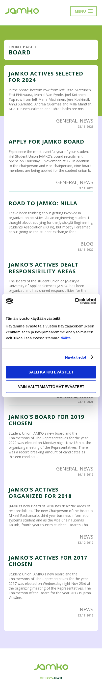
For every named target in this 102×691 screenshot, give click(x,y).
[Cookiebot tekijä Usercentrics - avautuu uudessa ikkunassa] (74, 301)
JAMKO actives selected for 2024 (46, 76)
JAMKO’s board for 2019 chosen (46, 420)
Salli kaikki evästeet (51, 372)
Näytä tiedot (75, 357)
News (86, 120)
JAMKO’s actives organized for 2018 (40, 492)
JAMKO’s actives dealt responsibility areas (43, 267)
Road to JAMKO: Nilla (43, 203)
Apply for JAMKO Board (46, 141)
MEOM (58, 677)
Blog (86, 243)
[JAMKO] (22, 10)
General (66, 120)
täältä (66, 338)
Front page (21, 47)
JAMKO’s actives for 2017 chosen (48, 561)
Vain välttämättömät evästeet (51, 387)
